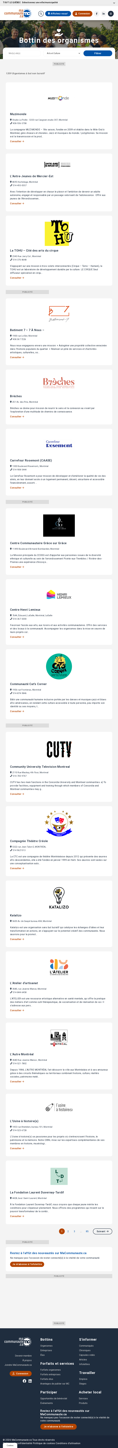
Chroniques (85, 1350)
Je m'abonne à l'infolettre (27, 1264)
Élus (42, 1355)
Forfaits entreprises (50, 1374)
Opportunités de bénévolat (53, 1398)
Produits (83, 1403)
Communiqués (86, 1345)
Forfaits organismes (50, 1369)
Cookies (10, 1445)
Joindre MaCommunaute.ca (18, 1365)
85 (87, 1231)
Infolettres (84, 1364)
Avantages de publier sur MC (54, 1383)
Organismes (46, 1345)
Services (83, 1398)
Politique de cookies (44, 1443)
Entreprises (46, 1350)
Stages (82, 1383)
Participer (48, 1392)
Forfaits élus (46, 1379)
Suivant (101, 1231)
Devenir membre (23, 1355)
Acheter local (90, 1392)
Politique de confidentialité (17, 1443)
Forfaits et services (57, 1364)
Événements (46, 1403)
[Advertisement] (59, 1298)
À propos (27, 1360)
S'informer (88, 1340)
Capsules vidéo (87, 1355)
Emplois (83, 1379)
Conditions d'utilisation (68, 1443)
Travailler (87, 1373)
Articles (83, 1359)
